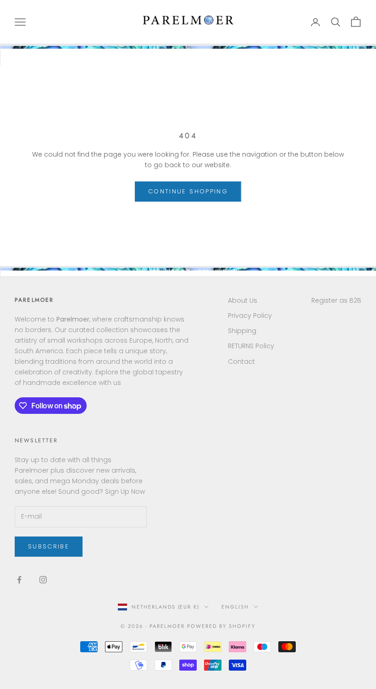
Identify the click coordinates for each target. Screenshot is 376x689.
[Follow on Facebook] (19, 579)
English (235, 606)
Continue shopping (188, 191)
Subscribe (48, 546)
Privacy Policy (250, 315)
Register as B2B (336, 300)
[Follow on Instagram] (43, 579)
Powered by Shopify (221, 626)
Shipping (242, 330)
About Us (242, 300)
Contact (241, 361)
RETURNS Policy (251, 345)
